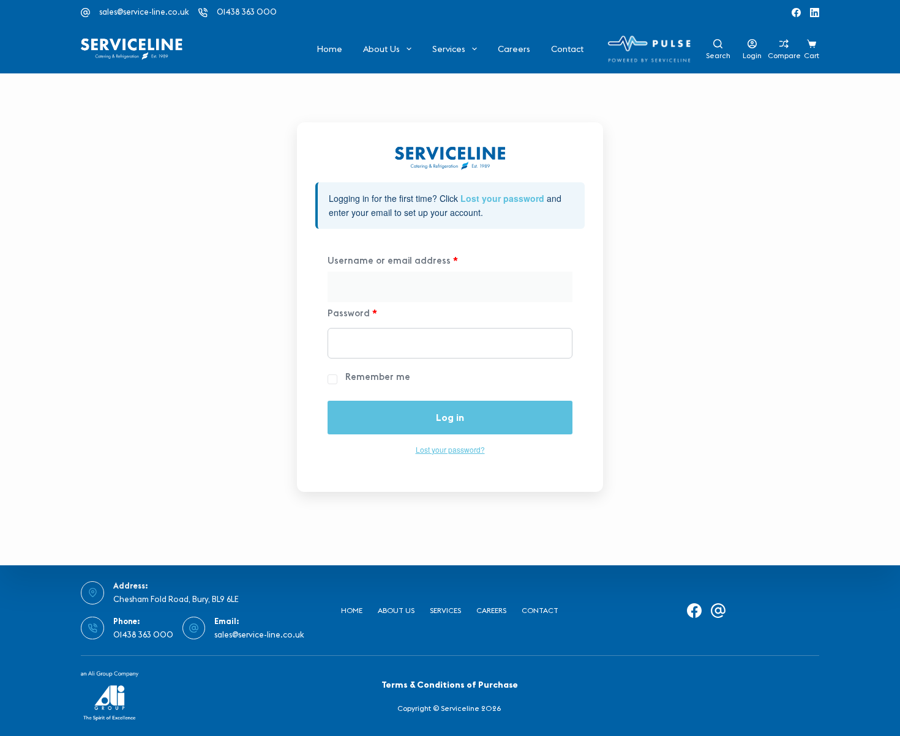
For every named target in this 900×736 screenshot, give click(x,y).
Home (329, 48)
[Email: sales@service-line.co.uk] (194, 628)
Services (448, 48)
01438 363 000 (247, 12)
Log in (450, 417)
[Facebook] (796, 12)
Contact (567, 48)
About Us (381, 48)
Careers (514, 48)
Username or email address (393, 260)
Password (352, 313)
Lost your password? (450, 449)
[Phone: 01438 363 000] (92, 628)
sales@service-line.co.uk (144, 12)
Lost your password (502, 198)
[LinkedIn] (814, 12)
